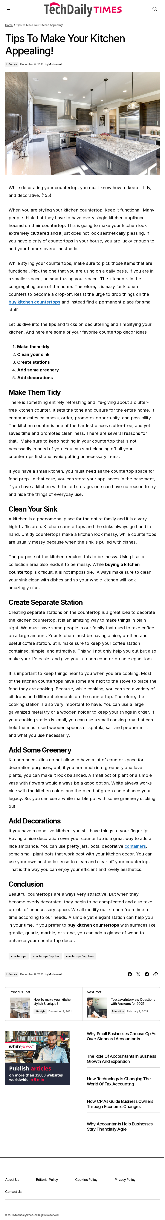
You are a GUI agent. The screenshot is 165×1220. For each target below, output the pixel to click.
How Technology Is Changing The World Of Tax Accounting (119, 1081)
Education (118, 1011)
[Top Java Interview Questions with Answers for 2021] (121, 1004)
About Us (12, 1179)
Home (9, 25)
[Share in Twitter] (138, 974)
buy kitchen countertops (34, 302)
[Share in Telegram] (147, 974)
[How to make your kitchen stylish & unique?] (43, 1004)
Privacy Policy (125, 1179)
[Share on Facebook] (129, 974)
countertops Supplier (46, 956)
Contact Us (13, 1191)
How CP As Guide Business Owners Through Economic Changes (120, 1104)
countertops (18, 956)
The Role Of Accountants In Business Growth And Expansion (121, 1059)
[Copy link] (155, 974)
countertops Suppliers (80, 956)
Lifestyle (11, 64)
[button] (9, 9)
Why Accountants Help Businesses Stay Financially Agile (120, 1126)
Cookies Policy (86, 1179)
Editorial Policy (47, 1179)
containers (135, 846)
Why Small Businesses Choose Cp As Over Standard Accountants (121, 1036)
